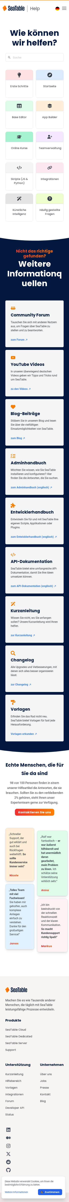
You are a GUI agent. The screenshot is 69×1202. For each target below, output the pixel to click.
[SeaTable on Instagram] (8, 1146)
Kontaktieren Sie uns (34, 812)
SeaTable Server (16, 1043)
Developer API (14, 1108)
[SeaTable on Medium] (8, 1138)
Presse (44, 1088)
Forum (9, 1101)
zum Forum (17, 339)
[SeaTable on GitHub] (8, 1170)
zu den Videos (19, 389)
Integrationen (14, 1094)
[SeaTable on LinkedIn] (8, 1130)
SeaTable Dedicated (18, 1036)
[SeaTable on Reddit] (8, 1162)
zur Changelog (19, 684)
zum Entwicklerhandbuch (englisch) (32, 536)
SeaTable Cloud (15, 1030)
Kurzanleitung (14, 1074)
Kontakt (45, 1094)
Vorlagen (11, 1088)
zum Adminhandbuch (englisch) (30, 487)
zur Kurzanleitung (21, 635)
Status (9, 1114)
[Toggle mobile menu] (64, 8)
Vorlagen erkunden (22, 734)
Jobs (43, 1081)
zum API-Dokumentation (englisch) (32, 586)
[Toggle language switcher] (57, 8)
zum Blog (16, 438)
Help (35, 9)
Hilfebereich (13, 1081)
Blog (43, 1101)
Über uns (46, 1074)
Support (10, 1050)
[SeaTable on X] (8, 1154)
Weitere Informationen (16, 1192)
